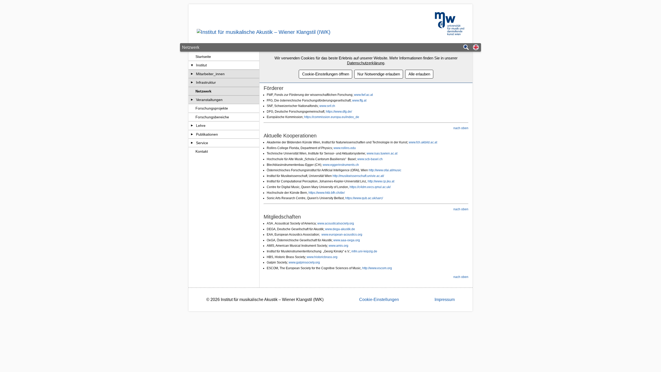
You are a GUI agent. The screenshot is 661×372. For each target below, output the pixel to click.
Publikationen (207, 134)
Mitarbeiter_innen (210, 74)
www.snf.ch (327, 106)
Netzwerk (203, 91)
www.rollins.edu (344, 148)
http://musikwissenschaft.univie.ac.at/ (358, 176)
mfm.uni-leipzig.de (364, 251)
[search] (466, 47)
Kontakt (201, 151)
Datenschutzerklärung (365, 63)
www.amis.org (338, 245)
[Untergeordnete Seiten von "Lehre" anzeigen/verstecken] (191, 125)
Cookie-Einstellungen (379, 299)
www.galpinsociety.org (304, 262)
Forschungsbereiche (212, 117)
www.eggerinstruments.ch (341, 165)
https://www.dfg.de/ (339, 111)
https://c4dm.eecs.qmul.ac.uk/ (370, 187)
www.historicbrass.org (322, 257)
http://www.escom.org (377, 268)
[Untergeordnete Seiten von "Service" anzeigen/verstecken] (191, 143)
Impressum (445, 299)
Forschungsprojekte (211, 108)
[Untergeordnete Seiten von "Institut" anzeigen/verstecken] (191, 65)
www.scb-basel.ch (370, 159)
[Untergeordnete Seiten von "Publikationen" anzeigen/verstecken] (191, 134)
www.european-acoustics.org (341, 234)
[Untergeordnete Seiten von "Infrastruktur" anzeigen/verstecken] (191, 82)
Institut (201, 65)
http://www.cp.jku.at (381, 181)
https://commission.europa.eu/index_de (331, 117)
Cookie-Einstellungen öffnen (325, 74)
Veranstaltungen (209, 100)
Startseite (203, 57)
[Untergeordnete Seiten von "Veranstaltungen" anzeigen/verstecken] (191, 100)
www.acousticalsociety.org (335, 223)
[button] (476, 47)
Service (202, 143)
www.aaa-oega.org (346, 240)
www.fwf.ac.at (363, 95)
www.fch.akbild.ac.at (423, 142)
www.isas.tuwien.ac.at (382, 153)
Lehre (201, 125)
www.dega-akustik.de (340, 229)
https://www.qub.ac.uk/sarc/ (364, 198)
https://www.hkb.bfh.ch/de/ (327, 193)
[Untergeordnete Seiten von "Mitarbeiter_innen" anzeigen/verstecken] (191, 74)
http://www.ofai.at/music (385, 170)
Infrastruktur (206, 82)
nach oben (460, 128)
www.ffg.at (359, 100)
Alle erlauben (419, 74)
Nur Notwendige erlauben (378, 74)
